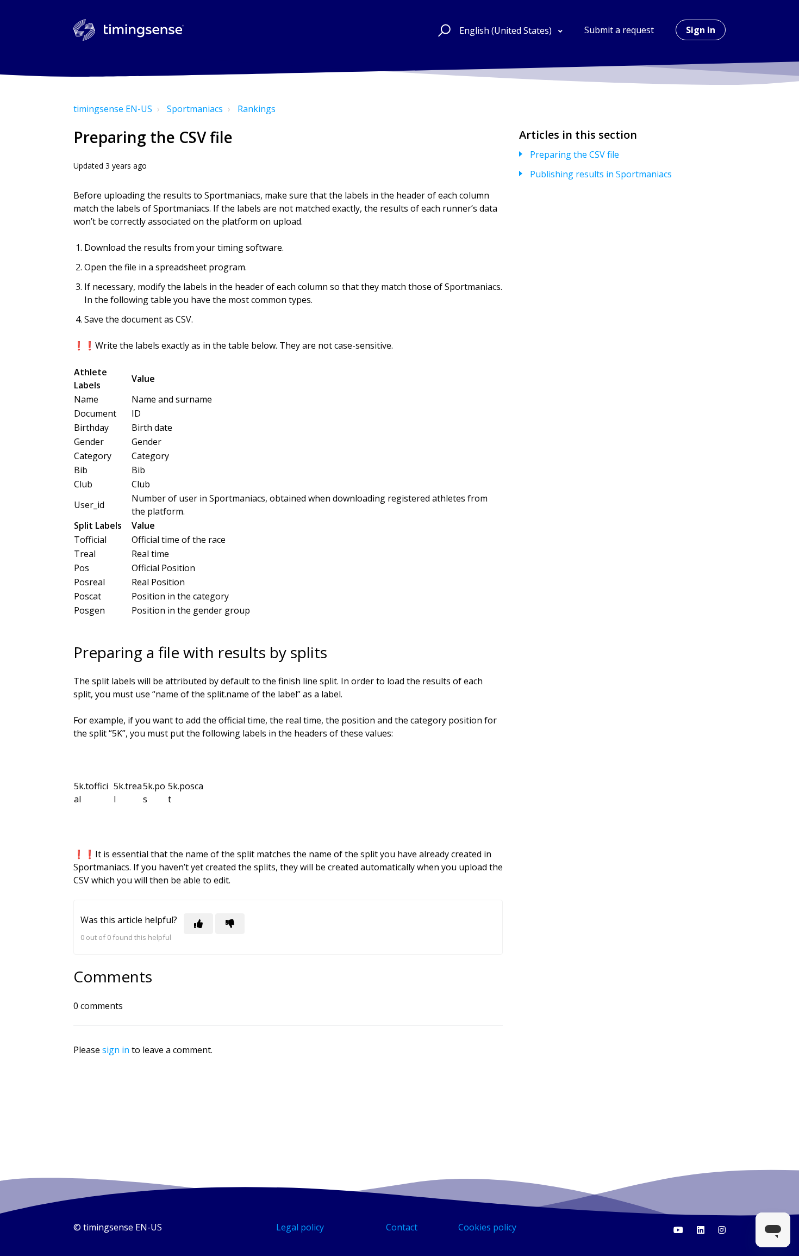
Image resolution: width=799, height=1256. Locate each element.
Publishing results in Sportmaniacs (601, 174)
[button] (443, 30)
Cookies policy (487, 1227)
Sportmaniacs (195, 109)
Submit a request (619, 30)
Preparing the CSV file (574, 154)
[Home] (128, 30)
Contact (401, 1227)
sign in (115, 1050)
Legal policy (300, 1227)
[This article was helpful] (198, 923)
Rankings (257, 109)
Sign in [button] (700, 30)
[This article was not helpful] (230, 923)
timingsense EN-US (112, 109)
